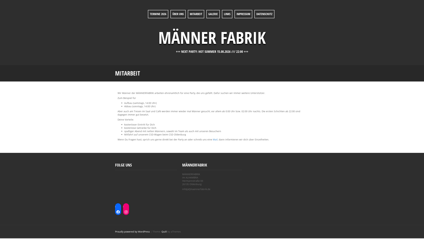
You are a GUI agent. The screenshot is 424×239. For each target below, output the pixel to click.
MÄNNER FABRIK (212, 37)
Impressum (243, 14)
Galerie (213, 14)
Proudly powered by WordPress (132, 231)
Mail (215, 139)
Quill (164, 231)
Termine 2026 (158, 14)
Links (227, 14)
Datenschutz (264, 14)
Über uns (178, 14)
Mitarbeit (196, 14)
